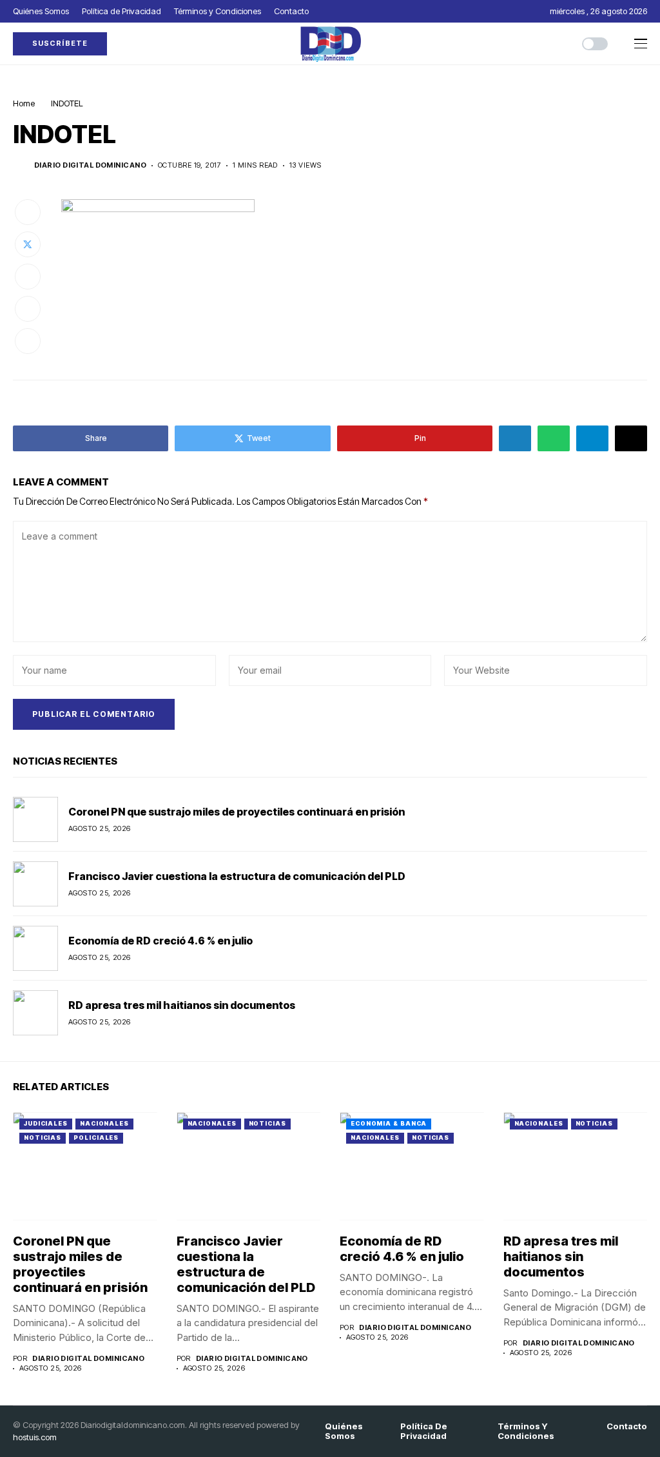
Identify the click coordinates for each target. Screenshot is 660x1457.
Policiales (96, 1137)
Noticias (42, 1137)
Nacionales (104, 1123)
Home (24, 103)
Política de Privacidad (423, 1432)
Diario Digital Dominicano (90, 165)
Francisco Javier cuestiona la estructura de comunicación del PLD (236, 876)
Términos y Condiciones (526, 1432)
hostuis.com (35, 1437)
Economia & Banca (389, 1123)
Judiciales (46, 1123)
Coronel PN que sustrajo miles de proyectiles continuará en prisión (236, 811)
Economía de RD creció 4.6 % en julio (160, 940)
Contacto (627, 1426)
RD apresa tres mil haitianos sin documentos (181, 1005)
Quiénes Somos (344, 1432)
